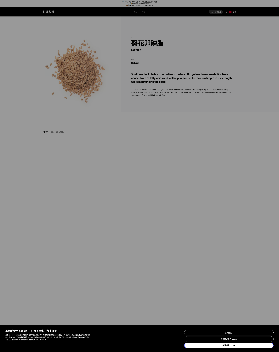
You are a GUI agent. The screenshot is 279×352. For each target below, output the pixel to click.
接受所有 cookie (229, 345)
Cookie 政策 (83, 337)
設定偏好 (228, 333)
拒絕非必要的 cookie (229, 339)
